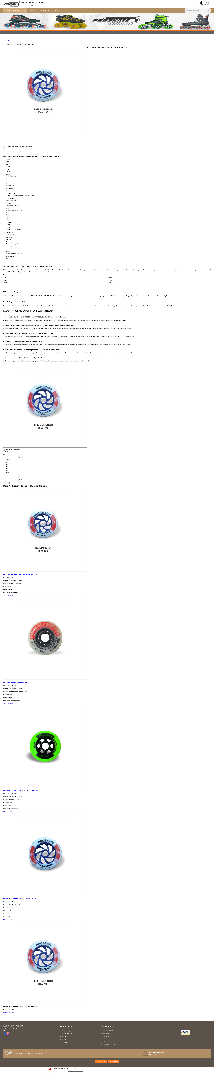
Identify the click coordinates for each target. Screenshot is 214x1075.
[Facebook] (5, 1034)
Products (8, 40)
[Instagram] (8, 1034)
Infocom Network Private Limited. (75, 1071)
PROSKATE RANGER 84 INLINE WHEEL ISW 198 (20, 790)
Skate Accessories (107, 1042)
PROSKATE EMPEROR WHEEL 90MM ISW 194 (19, 898)
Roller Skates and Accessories (110, 1044)
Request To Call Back (9, 1012)
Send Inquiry (102, 1061)
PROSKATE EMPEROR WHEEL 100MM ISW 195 (20, 574)
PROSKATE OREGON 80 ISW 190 (15, 682)
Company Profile (45, 10)
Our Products (13, 10)
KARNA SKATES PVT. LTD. (32, 3)
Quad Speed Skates (107, 1033)
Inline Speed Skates (107, 1036)
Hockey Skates (106, 1039)
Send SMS (115, 1061)
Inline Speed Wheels (11, 42)
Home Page (32, 10)
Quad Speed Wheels (107, 1031)
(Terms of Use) (78, 1068)
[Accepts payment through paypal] (185, 1034)
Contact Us (58, 10)
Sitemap (66, 1042)
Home (7, 38)
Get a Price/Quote (8, 595)
